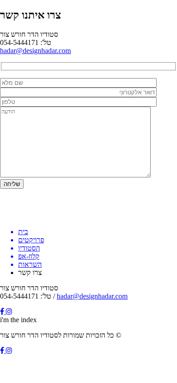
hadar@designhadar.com (35, 50)
